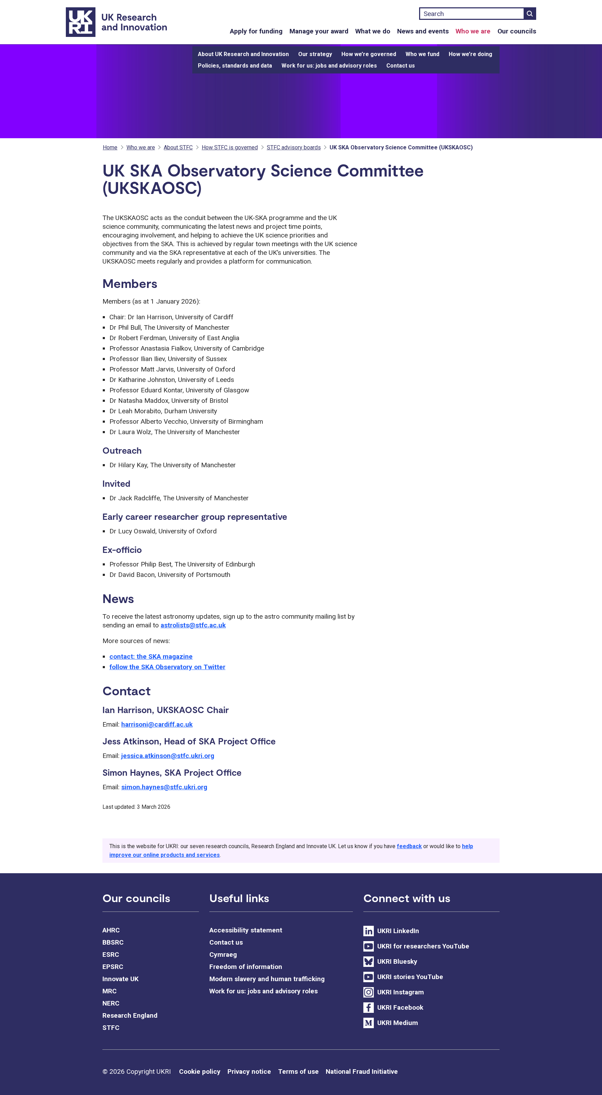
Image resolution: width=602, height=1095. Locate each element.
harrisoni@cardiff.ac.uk (157, 724)
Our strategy (315, 54)
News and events (423, 31)
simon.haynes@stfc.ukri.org (164, 787)
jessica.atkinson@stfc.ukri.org (167, 756)
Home (110, 147)
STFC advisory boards (294, 147)
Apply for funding (256, 31)
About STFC (178, 147)
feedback (409, 846)
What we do (372, 31)
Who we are (473, 31)
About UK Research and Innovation (243, 54)
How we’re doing (470, 54)
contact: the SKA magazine (151, 656)
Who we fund (422, 54)
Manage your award (319, 31)
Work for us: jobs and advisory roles (329, 65)
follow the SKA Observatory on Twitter (167, 667)
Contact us (400, 65)
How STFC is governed (230, 147)
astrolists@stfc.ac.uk (193, 625)
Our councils (516, 31)
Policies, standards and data (235, 65)
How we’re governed (368, 54)
